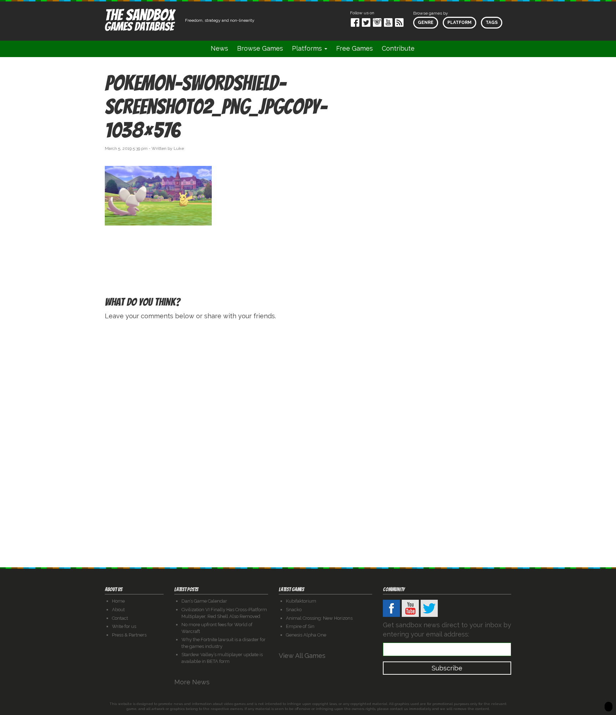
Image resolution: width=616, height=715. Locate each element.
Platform (459, 22)
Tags (492, 22)
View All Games (303, 655)
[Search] (427, 49)
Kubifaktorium (301, 601)
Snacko (294, 609)
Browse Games (260, 48)
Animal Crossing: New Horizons (319, 618)
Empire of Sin (300, 626)
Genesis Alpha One (306, 635)
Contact (120, 618)
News (219, 48)
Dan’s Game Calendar (204, 601)
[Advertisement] (447, 137)
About (118, 609)
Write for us (124, 626)
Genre (425, 22)
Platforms (308, 48)
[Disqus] (308, 416)
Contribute (398, 48)
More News (192, 682)
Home (118, 601)
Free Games (354, 48)
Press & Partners (129, 635)
